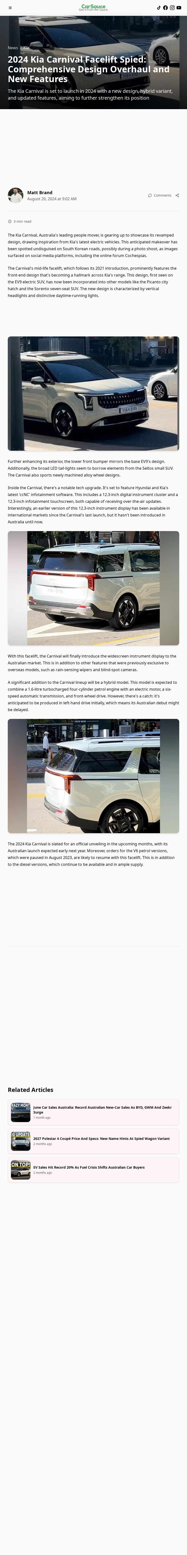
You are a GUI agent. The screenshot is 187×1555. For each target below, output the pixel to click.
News (13, 47)
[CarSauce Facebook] (165, 7)
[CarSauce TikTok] (159, 7)
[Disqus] (93, 1017)
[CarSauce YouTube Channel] (179, 7)
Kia (26, 47)
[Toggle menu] (10, 7)
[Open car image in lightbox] (93, 393)
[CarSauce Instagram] (172, 7)
